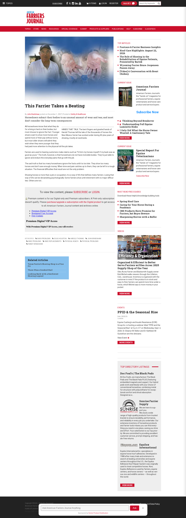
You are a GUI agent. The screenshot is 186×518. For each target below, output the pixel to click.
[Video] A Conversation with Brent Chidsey (139, 72)
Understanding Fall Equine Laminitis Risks (136, 125)
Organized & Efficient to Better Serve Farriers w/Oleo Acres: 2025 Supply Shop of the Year (138, 265)
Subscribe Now (142, 176)
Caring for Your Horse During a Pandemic (137, 206)
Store (36, 29)
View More (124, 138)
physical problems (90, 241)
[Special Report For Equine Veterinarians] (125, 160)
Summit (83, 29)
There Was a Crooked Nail (40, 270)
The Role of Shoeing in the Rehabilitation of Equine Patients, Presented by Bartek (139, 59)
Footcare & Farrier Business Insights (140, 47)
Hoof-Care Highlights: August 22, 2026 (138, 52)
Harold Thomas (77, 238)
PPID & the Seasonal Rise (138, 312)
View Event (122, 338)
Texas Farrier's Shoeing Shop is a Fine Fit (46, 265)
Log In (104, 3)
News (43, 29)
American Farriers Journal (147, 88)
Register (113, 3)
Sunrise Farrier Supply (148, 402)
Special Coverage (69, 29)
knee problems (34, 241)
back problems (43, 238)
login (96, 192)
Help (128, 29)
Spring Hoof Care (129, 201)
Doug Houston (60, 238)
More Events (126, 342)
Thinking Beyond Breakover (138, 120)
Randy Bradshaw (35, 244)
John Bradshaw (33, 114)
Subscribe (57, 4)
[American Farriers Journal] (125, 96)
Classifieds (150, 29)
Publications (118, 29)
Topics (9, 3)
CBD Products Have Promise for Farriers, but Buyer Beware (137, 212)
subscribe (80, 192)
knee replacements (53, 241)
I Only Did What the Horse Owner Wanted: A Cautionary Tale (139, 131)
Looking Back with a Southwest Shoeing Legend (43, 275)
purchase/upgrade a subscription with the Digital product (74, 202)
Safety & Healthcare (78, 114)
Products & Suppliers (99, 29)
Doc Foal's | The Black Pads (137, 373)
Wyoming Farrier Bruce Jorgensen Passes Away (139, 66)
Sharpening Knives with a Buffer (138, 216)
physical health (71, 241)
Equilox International (148, 446)
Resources (54, 29)
